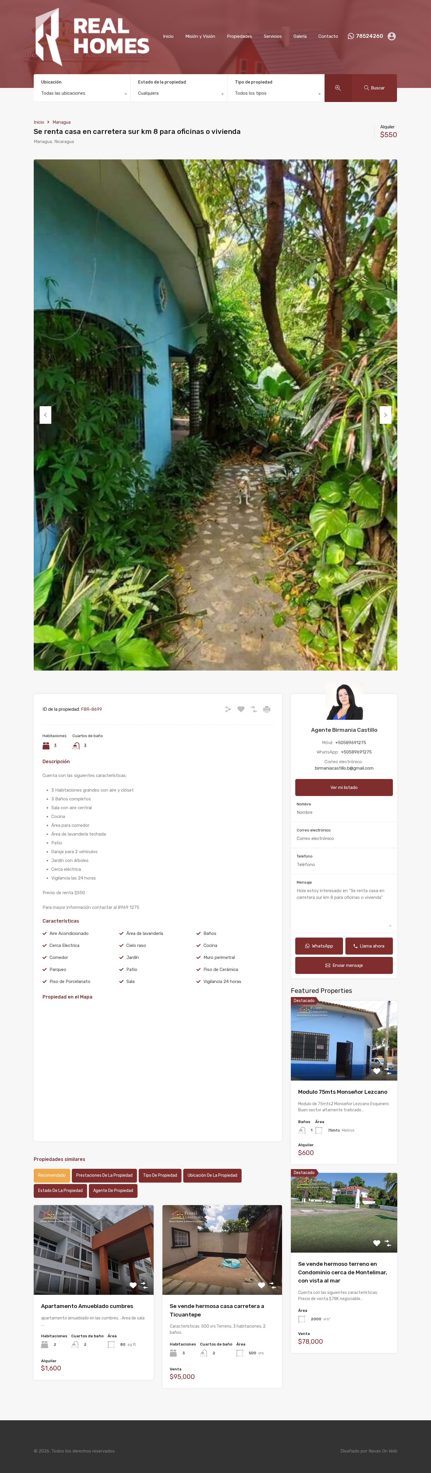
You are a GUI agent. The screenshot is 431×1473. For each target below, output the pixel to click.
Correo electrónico (314, 830)
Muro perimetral (219, 957)
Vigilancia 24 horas (222, 981)
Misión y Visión (200, 36)
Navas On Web (383, 1451)
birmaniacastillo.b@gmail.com (344, 768)
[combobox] (82, 95)
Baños (209, 933)
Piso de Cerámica (220, 969)
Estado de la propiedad (162, 82)
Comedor (59, 957)
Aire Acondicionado (69, 933)
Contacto (328, 36)
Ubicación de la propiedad (212, 1175)
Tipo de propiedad (253, 82)
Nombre (304, 804)
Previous (45, 415)
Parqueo (58, 969)
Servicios (273, 36)
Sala (130, 981)
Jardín (132, 957)
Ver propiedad (93, 1277)
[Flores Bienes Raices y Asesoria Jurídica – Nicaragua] (92, 64)
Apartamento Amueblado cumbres (87, 1306)
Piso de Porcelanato (70, 981)
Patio (131, 969)
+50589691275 (350, 742)
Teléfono (305, 856)
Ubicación (51, 82)
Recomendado (52, 1175)
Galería (300, 36)
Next (385, 415)
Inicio (168, 36)
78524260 (369, 36)
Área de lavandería (144, 933)
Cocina (210, 945)
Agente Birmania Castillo (344, 730)
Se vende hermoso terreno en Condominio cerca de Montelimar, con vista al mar (342, 1272)
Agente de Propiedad (113, 1190)
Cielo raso (136, 945)
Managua (61, 122)
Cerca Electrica (64, 945)
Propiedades (239, 36)
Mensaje (304, 882)
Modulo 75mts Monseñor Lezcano (342, 1091)
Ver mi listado (344, 787)
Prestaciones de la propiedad (104, 1175)
